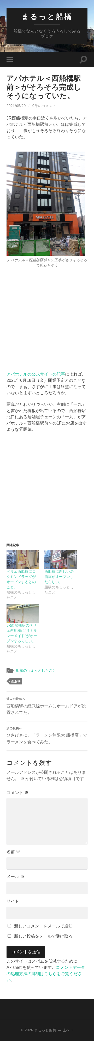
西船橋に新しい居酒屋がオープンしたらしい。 (59, 576)
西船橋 (16, 681)
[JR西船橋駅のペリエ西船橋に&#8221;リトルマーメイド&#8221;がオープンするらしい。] (23, 613)
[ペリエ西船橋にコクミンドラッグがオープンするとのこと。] (23, 559)
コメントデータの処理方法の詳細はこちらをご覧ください (46, 973)
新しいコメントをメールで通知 (43, 926)
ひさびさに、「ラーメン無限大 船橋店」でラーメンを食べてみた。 (47, 735)
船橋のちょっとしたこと (36, 670)
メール (15, 876)
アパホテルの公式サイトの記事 (36, 374)
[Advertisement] (47, 317)
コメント (17, 792)
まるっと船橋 (47, 16)
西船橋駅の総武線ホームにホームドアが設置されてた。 (46, 706)
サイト (13, 901)
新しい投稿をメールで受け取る (43, 936)
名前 (13, 852)
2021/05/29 (16, 106)
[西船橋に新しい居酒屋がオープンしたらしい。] (60, 559)
